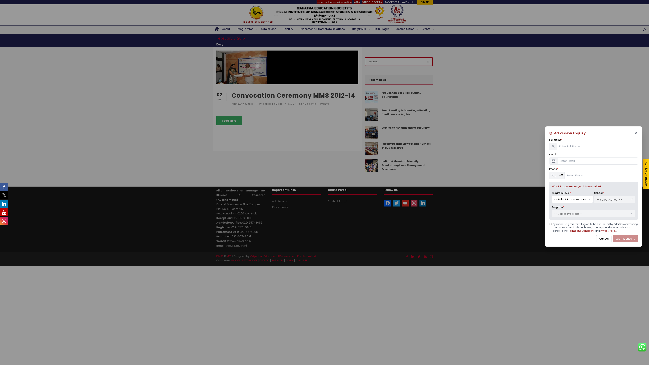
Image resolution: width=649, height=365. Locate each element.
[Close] (636, 133)
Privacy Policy (608, 231)
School (599, 193)
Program (558, 207)
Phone (553, 169)
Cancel (604, 239)
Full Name (555, 140)
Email (553, 154)
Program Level (561, 193)
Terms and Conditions (581, 231)
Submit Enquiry (625, 239)
